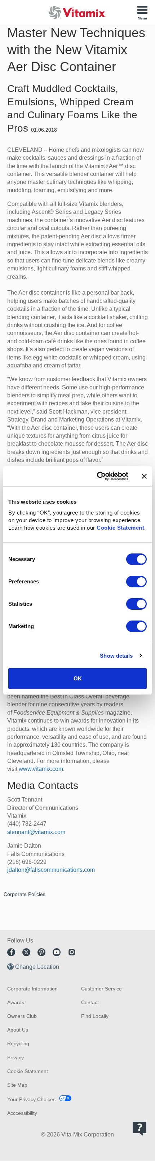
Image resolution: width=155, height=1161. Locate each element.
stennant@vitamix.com (36, 832)
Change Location (37, 967)
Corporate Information (32, 989)
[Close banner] (144, 476)
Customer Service (101, 989)
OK (78, 678)
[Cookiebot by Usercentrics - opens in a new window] (97, 476)
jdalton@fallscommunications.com (51, 870)
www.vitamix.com (41, 769)
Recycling (18, 1043)
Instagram (72, 952)
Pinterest (41, 952)
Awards (15, 1002)
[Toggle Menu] (142, 12)
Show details (116, 656)
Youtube (57, 952)
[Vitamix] (77, 12)
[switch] (136, 581)
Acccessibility (22, 1113)
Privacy (15, 1057)
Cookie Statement (120, 528)
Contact (90, 1002)
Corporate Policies (24, 894)
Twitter (26, 952)
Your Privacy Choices (31, 1099)
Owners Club (22, 1016)
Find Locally (94, 1016)
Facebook (11, 952)
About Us (17, 1030)
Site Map (17, 1085)
